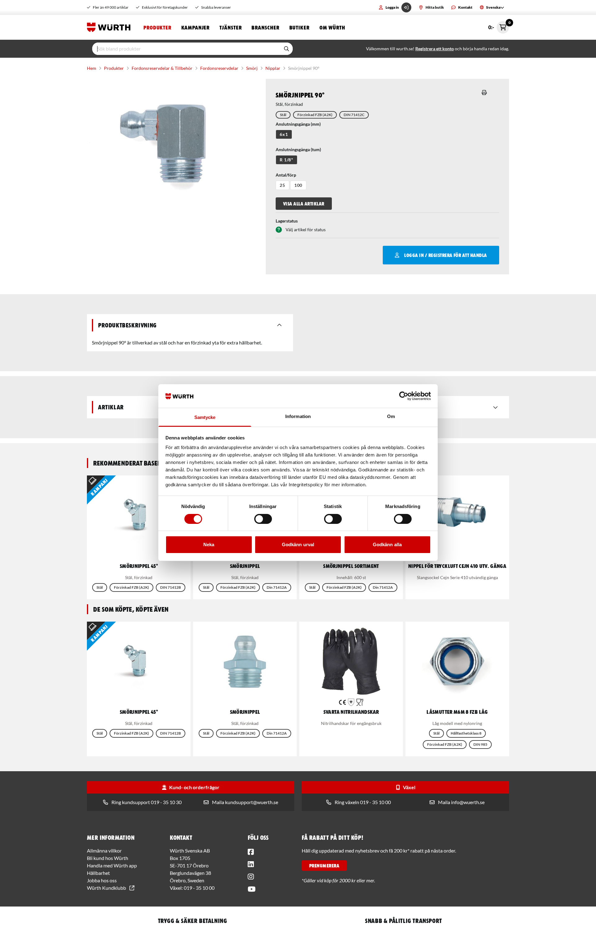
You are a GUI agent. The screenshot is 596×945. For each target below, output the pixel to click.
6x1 (284, 134)
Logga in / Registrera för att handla (445, 255)
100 (298, 185)
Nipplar (272, 68)
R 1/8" (286, 159)
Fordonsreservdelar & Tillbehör (162, 68)
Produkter (157, 27)
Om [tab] (391, 416)
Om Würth (332, 27)
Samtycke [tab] (205, 417)
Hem (91, 68)
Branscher (265, 27)
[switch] (263, 519)
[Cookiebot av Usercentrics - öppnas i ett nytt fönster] (404, 396)
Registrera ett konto (434, 48)
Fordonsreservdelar (219, 68)
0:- (498, 25)
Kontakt (465, 7)
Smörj (252, 68)
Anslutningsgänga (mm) (298, 124)
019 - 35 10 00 (199, 888)
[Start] (110, 27)
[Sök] (286, 49)
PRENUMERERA (324, 865)
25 (282, 185)
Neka (208, 544)
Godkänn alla (387, 544)
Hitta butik (435, 7)
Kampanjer (195, 27)
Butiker (299, 27)
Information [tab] (298, 416)
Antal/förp (286, 175)
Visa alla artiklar (303, 203)
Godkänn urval (298, 544)
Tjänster (230, 27)
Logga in (392, 7)
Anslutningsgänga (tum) (298, 149)
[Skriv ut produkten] (484, 92)
